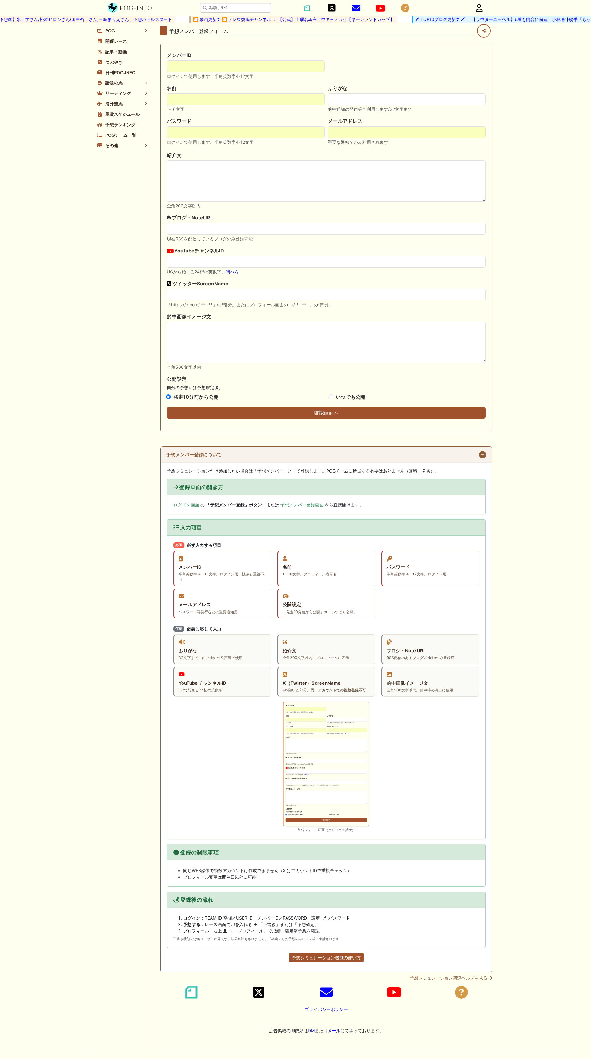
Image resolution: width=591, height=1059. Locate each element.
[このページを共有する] (484, 31)
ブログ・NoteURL (192, 218)
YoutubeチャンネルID (198, 251)
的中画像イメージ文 (189, 316)
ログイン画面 (186, 504)
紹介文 (174, 155)
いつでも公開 (350, 397)
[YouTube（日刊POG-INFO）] (380, 8)
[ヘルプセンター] (405, 8)
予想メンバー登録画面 (302, 504)
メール (334, 1030)
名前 (172, 88)
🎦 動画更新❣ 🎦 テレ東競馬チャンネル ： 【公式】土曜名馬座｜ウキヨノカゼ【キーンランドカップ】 (283, 19)
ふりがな (338, 88)
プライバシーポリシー (326, 1009)
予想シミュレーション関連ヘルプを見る (449, 978)
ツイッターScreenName (199, 283)
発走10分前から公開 (196, 397)
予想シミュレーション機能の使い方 (326, 957)
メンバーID (179, 55)
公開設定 (177, 379)
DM (311, 1030)
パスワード (179, 121)
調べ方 (232, 271)
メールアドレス (345, 121)
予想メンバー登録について (194, 454)
